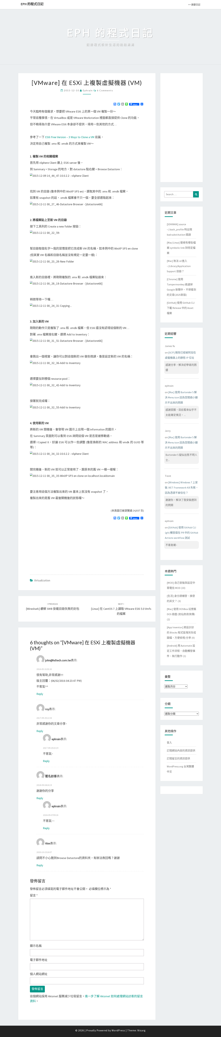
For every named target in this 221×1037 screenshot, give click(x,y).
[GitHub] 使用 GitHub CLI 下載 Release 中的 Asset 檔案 (181, 308)
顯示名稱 (36, 946)
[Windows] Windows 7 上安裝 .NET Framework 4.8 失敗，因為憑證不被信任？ (181, 487)
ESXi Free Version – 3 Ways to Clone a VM (69, 137)
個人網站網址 (38, 974)
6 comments (105, 90)
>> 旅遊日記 (194, 4)
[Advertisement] (57, 545)
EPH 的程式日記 (32, 4)
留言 (34, 895)
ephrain (88, 90)
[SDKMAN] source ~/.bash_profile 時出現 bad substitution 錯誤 (179, 229)
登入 (169, 742)
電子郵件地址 (38, 960)
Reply (39, 694)
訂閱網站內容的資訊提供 (181, 750)
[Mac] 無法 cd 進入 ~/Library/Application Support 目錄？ (179, 266)
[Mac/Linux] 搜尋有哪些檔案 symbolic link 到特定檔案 (181, 248)
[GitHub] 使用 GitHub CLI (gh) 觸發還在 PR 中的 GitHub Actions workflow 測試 (181, 532)
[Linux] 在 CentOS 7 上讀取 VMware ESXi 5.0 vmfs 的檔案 (121, 608)
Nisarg (141, 1030)
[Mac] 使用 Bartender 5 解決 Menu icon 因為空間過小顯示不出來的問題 (181, 397)
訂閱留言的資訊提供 (178, 758)
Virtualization (42, 580)
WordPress (118, 1030)
